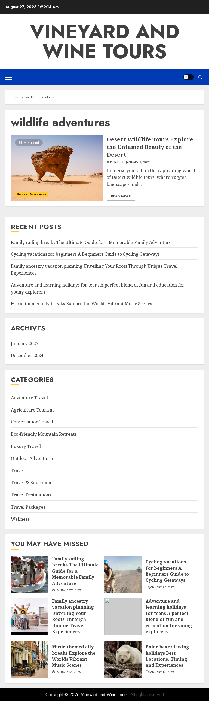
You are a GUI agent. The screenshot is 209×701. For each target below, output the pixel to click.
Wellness (20, 519)
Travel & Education (31, 483)
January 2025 (24, 343)
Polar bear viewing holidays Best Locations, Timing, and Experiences (167, 656)
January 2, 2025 (138, 162)
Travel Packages (28, 507)
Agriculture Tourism (32, 410)
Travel (17, 471)
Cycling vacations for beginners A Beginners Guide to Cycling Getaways (85, 254)
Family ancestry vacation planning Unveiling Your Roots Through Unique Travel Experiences (73, 616)
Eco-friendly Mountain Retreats (43, 434)
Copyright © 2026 (63, 694)
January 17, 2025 (68, 672)
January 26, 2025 (162, 587)
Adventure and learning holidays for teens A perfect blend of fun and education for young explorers (169, 616)
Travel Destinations (31, 495)
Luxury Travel (26, 446)
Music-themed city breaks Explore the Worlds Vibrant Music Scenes (81, 304)
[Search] (200, 77)
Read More (121, 196)
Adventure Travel (29, 398)
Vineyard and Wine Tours (104, 41)
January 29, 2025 (69, 590)
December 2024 (27, 355)
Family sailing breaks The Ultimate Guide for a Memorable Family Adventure (91, 242)
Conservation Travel (32, 422)
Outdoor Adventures (31, 194)
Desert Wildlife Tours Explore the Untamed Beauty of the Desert (150, 147)
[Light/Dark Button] (188, 77)
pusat (114, 162)
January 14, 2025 (162, 672)
